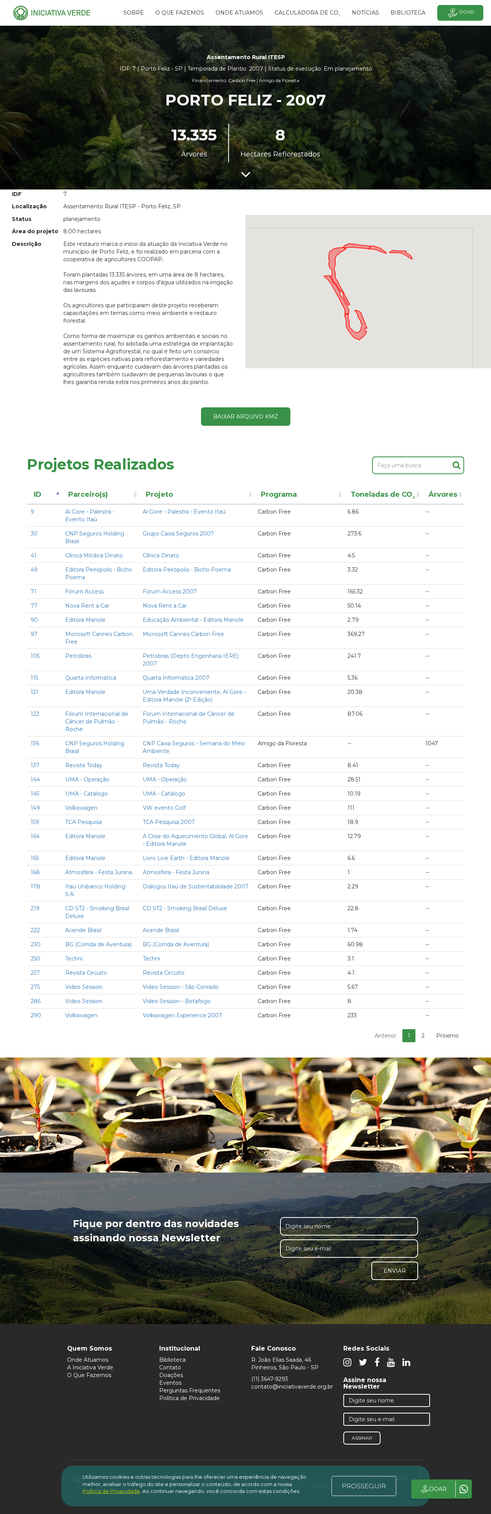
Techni (73, 958)
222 (35, 930)
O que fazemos (179, 12)
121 (34, 692)
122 (35, 713)
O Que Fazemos (89, 1375)
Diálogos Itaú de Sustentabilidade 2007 (196, 886)
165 (35, 858)
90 (34, 619)
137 (35, 765)
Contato (170, 1367)
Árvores (442, 494)
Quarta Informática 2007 (176, 677)
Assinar (362, 1438)
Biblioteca (172, 1359)
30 (34, 533)
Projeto (159, 494)
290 (36, 1015)
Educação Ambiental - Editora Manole (193, 619)
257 (35, 972)
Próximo (447, 1035)
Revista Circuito (86, 972)
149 (35, 807)
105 (35, 655)
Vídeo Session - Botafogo (177, 1001)
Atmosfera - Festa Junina (98, 872)
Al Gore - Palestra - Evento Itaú (184, 511)
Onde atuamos (239, 12)
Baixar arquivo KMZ (245, 416)
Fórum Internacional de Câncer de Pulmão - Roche (96, 721)
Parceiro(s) (88, 494)
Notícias (365, 12)
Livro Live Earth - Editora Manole (186, 858)
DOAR (438, 1489)
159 (35, 822)
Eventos (170, 1382)
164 (35, 836)
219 (35, 908)
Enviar (395, 1270)
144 (35, 779)
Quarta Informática (90, 677)
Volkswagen (81, 807)
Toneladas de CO (383, 495)
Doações (171, 1375)
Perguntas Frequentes (189, 1390)
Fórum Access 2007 (170, 591)
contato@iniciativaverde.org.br (292, 1386)
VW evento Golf (164, 807)
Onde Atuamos (87, 1359)
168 (35, 872)
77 (34, 605)
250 (35, 958)
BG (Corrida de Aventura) (98, 944)
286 (36, 1001)
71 (33, 591)
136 (35, 743)
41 (33, 555)
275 (35, 987)
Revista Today (83, 765)
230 (36, 944)
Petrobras (78, 655)
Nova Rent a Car (87, 605)
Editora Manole (85, 619)
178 (35, 886)
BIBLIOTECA (407, 12)
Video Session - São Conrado (181, 987)
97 (34, 634)
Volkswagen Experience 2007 (182, 1015)
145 (35, 793)
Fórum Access (84, 591)
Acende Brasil (83, 930)
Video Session (83, 987)
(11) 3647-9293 (269, 1379)
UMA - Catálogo (86, 793)
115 (34, 677)
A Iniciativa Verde (90, 1367)
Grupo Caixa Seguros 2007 (178, 533)
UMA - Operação (87, 779)
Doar (466, 12)
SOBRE (134, 12)
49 (34, 569)
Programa (279, 494)
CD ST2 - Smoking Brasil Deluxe (185, 908)
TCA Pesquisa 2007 (169, 822)
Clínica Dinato (161, 555)
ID (37, 494)
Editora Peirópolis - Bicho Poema (187, 569)
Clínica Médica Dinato (94, 555)
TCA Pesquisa (83, 822)
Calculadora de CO (307, 13)
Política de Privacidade (189, 1398)
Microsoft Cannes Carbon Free (183, 634)
